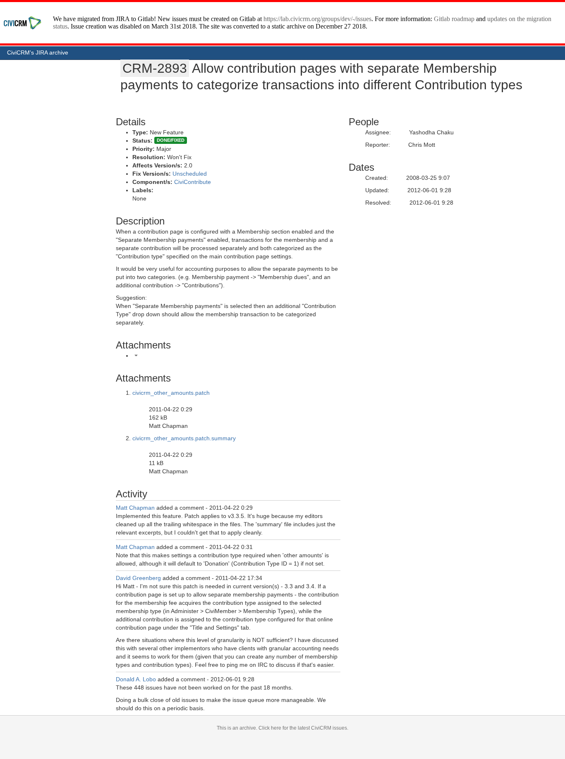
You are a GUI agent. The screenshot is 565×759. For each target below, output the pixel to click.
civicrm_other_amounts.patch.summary (184, 438)
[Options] (136, 355)
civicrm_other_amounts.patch (171, 392)
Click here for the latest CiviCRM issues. (303, 728)
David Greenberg (138, 578)
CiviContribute (192, 182)
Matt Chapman (135, 507)
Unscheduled (189, 173)
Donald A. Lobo (136, 679)
